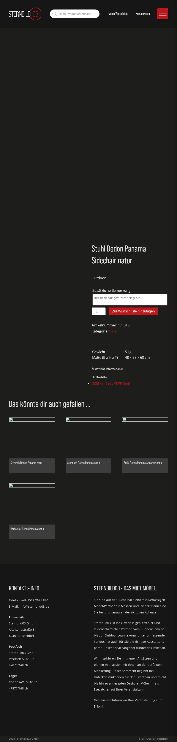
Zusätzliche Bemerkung (111, 290)
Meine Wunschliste (118, 14)
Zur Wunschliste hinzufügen (133, 311)
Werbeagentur (162, 738)
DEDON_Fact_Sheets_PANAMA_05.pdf (111, 384)
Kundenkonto (143, 14)
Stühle (112, 331)
